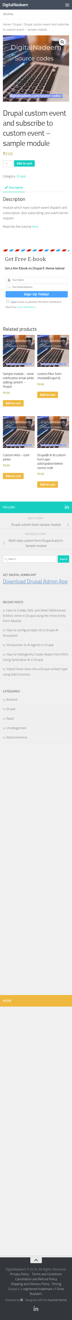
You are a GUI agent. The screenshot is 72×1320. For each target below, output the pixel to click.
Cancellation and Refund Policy (36, 1279)
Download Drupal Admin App (35, 581)
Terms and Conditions (47, 1274)
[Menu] (67, 5)
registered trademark (37, 1289)
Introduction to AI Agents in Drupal (30, 645)
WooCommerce (16, 737)
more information (26, 307)
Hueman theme (57, 1300)
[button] (62, 42)
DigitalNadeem (15, 4)
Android (11, 699)
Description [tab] (16, 187)
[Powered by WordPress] (21, 1300)
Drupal (8, 14)
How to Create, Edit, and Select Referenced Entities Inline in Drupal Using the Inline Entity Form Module (34, 615)
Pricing (56, 1284)
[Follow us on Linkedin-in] (67, 507)
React (10, 718)
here (35, 226)
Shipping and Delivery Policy (30, 1284)
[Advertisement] (36, 788)
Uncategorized (16, 728)
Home (7, 24)
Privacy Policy (19, 1274)
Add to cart (24, 163)
